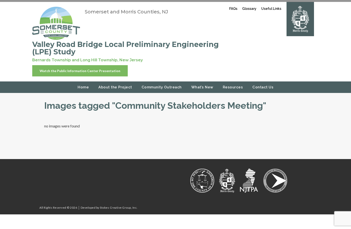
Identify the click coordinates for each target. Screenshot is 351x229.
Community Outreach (162, 87)
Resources (233, 87)
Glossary (249, 9)
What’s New (202, 87)
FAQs (233, 9)
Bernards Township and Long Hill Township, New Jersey (87, 60)
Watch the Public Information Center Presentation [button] (80, 71)
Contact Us (262, 87)
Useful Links (271, 9)
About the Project (115, 87)
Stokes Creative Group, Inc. (119, 207)
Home (83, 87)
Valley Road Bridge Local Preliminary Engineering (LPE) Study (125, 48)
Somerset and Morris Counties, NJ (126, 12)
